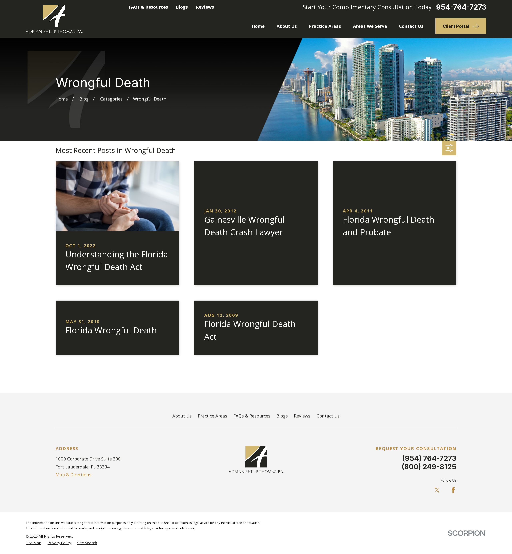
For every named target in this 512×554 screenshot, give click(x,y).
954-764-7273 (461, 7)
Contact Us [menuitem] (411, 26)
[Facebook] (453, 490)
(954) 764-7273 (429, 458)
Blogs (182, 7)
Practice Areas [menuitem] (325, 26)
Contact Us (328, 416)
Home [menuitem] (258, 26)
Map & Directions (73, 474)
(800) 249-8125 (429, 466)
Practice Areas (212, 416)
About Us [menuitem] (287, 26)
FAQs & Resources (148, 7)
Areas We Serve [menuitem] (370, 26)
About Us (182, 416)
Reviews (205, 7)
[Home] (54, 19)
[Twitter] (437, 490)
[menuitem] (33, 543)
